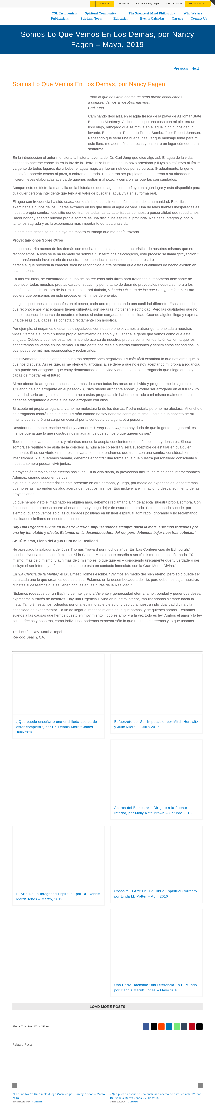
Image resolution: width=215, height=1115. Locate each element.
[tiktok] (21, 4)
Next (195, 68)
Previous (181, 68)
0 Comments (37, 1102)
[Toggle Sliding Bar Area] (212, 2)
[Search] (86, 3)
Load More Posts (107, 1007)
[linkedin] (44, 4)
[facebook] (6, 4)
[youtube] (29, 4)
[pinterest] (36, 4)
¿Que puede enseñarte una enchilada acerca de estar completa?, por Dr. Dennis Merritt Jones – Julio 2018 (56, 727)
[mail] (51, 4)
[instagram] (14, 4)
